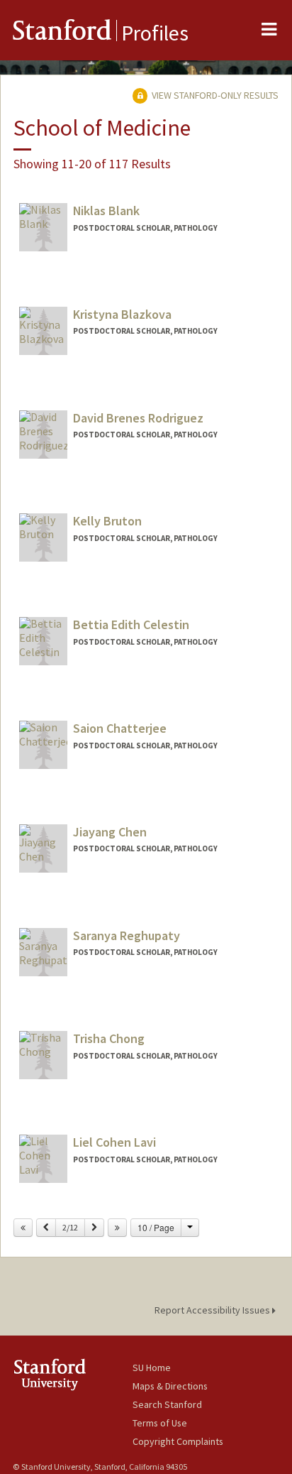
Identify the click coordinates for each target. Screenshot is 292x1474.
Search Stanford (167, 1404)
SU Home (152, 1367)
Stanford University (73, 1374)
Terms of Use (160, 1422)
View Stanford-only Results (214, 95)
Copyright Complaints (178, 1441)
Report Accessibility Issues (213, 1310)
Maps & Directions (170, 1386)
